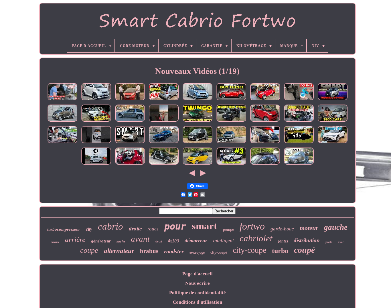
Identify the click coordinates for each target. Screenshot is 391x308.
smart (204, 226)
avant (140, 238)
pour (175, 226)
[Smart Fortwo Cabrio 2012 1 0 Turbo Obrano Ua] (62, 121)
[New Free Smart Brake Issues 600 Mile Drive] (62, 100)
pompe (228, 229)
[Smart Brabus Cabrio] (130, 164)
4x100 (173, 240)
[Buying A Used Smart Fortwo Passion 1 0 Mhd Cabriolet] (197, 100)
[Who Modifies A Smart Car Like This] (231, 121)
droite (135, 229)
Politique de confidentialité (197, 292)
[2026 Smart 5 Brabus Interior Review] (62, 143)
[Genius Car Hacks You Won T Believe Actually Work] (299, 100)
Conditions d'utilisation (197, 302)
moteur (309, 228)
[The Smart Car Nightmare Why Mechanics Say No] (96, 121)
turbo (280, 250)
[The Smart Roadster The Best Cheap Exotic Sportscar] (163, 164)
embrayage (197, 252)
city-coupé (218, 252)
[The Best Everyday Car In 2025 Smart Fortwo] (130, 143)
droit (158, 241)
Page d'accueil (197, 274)
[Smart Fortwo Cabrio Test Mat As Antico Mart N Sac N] (130, 100)
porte (328, 242)
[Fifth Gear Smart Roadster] (231, 143)
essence (55, 242)
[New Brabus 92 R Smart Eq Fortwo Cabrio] (96, 143)
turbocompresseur (63, 229)
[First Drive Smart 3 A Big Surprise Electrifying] (231, 164)
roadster (174, 251)
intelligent (223, 240)
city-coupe (249, 250)
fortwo (252, 226)
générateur (101, 241)
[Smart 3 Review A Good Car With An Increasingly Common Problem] (332, 143)
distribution (307, 240)
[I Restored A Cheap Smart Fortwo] (265, 143)
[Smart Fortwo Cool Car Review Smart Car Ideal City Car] (96, 164)
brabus (149, 251)
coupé (304, 249)
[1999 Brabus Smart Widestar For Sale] (197, 143)
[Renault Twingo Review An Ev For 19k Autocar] (197, 121)
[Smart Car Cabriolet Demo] (265, 164)
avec (341, 242)
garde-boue (282, 229)
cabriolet (256, 238)
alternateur (119, 250)
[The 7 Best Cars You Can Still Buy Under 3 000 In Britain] (231, 100)
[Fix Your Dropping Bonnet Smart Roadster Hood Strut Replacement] (299, 121)
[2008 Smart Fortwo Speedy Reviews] (299, 164)
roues (153, 229)
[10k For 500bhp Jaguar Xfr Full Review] (163, 143)
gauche (335, 227)
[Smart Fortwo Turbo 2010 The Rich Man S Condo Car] (265, 100)
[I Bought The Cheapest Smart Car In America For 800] (332, 121)
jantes (283, 241)
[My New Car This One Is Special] (299, 143)
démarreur (196, 240)
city (89, 229)
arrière (75, 239)
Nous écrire (197, 283)
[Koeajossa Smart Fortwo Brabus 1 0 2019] (332, 100)
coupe (89, 250)
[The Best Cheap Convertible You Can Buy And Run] (163, 100)
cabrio (110, 226)
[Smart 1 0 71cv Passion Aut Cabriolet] (265, 121)
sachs (120, 241)
